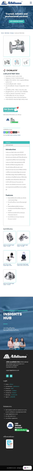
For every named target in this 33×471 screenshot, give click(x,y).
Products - (10, 388)
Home (2, 33)
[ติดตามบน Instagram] (11, 376)
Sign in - (10, 397)
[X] (16, 132)
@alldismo (15, 418)
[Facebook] (4, 132)
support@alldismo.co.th (12, 370)
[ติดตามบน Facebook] (7, 376)
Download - (11, 390)
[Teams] (9, 132)
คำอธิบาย (8, 142)
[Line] (7, 132)
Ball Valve (7, 33)
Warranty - (11, 395)
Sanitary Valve (16, 135)
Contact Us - (11, 393)
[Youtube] (11, 132)
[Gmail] (18, 132)
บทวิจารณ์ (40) (9, 145)
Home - (9, 384)
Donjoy (12, 33)
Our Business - (12, 386)
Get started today (16, 21)
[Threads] (14, 132)
